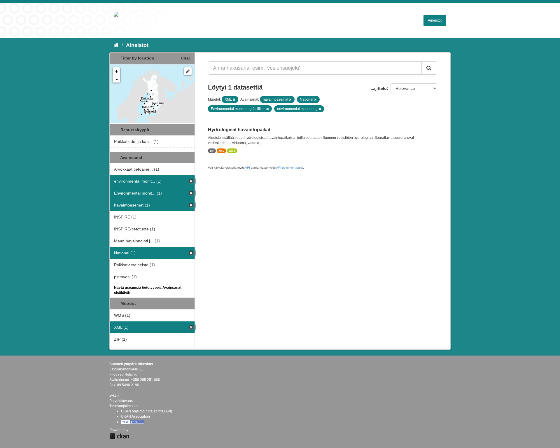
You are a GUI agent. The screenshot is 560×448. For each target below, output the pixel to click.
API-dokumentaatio (289, 167)
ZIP (212, 150)
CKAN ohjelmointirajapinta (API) (146, 411)
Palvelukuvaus (121, 401)
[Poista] (234, 99)
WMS (232, 150)
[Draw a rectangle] (188, 71)
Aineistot (435, 20)
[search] (429, 68)
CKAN (119, 436)
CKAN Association (135, 416)
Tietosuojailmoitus (123, 406)
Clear (185, 58)
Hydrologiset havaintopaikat (239, 129)
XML (221, 150)
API (247, 167)
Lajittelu (378, 88)
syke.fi (114, 395)
